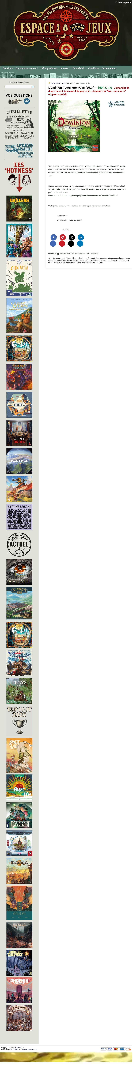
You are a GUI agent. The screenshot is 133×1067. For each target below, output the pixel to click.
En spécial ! (79, 68)
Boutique (8, 68)
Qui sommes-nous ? (27, 68)
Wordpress (15, 1049)
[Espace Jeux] (66, 30)
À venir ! (65, 68)
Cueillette (93, 68)
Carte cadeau (109, 68)
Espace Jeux (56, 83)
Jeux (63, 83)
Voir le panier (125, 2)
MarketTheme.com (29, 1049)
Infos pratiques (49, 68)
